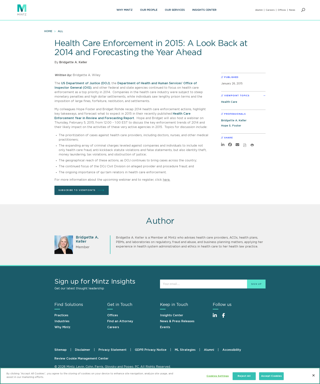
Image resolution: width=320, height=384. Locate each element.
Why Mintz (124, 10)
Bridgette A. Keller (73, 62)
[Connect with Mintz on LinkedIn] (216, 317)
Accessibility (231, 349)
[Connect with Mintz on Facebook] (225, 317)
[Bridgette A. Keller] (63, 244)
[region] (160, 376)
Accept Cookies (271, 376)
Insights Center (204, 10)
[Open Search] (303, 10)
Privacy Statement (112, 349)
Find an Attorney (120, 321)
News (292, 10)
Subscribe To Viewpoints (77, 190)
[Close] (313, 375)
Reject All (244, 376)
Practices (61, 315)
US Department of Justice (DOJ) (85, 83)
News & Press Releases (177, 321)
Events (165, 327)
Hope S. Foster (231, 125)
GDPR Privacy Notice (150, 349)
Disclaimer (82, 349)
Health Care (229, 102)
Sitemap (60, 349)
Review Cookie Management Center (81, 358)
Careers (270, 10)
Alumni (259, 10)
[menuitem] (124, 10)
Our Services (175, 10)
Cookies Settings (217, 376)
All (60, 31)
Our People (148, 10)
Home (48, 31)
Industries (61, 321)
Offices (282, 10)
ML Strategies (185, 349)
